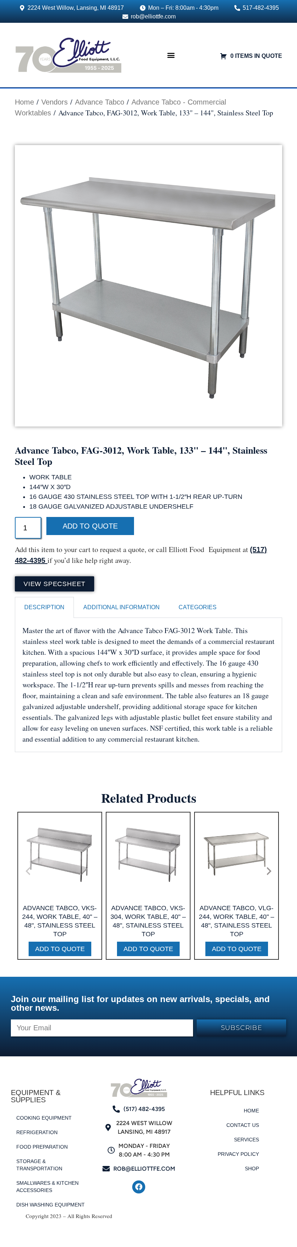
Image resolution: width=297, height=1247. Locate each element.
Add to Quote (90, 526)
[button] (171, 55)
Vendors (54, 102)
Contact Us (242, 1125)
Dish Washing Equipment (50, 1205)
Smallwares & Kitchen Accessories (47, 1186)
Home (24, 102)
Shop (252, 1168)
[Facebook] (138, 1186)
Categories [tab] (198, 607)
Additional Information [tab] (121, 607)
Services (246, 1139)
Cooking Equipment (44, 1118)
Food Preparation (42, 1147)
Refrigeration (37, 1132)
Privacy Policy (238, 1154)
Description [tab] (44, 607)
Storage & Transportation (39, 1164)
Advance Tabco (99, 102)
